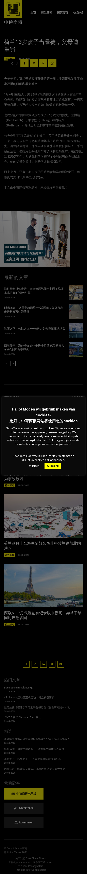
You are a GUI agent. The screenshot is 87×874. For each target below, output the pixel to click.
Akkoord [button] (53, 466)
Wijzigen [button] (34, 466)
